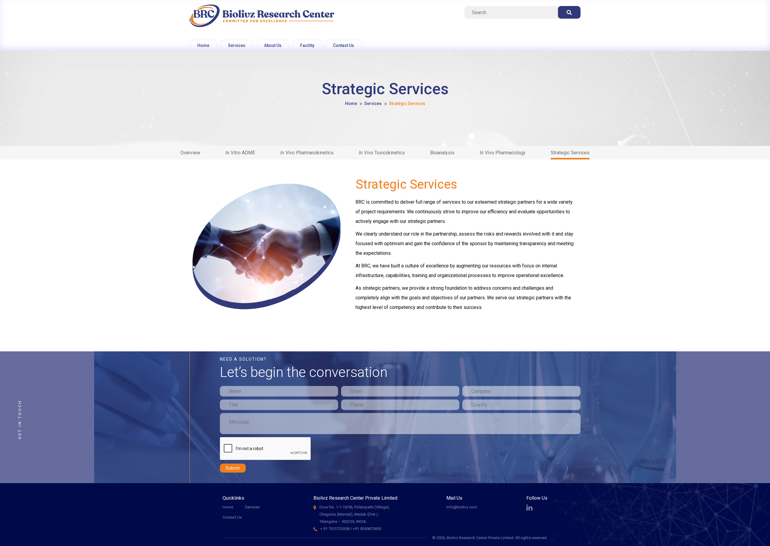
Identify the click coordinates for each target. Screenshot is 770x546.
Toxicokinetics (382, 153)
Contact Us (343, 45)
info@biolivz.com (461, 507)
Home (203, 45)
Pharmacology (502, 153)
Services (236, 45)
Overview (190, 153)
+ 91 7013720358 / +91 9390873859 (350, 528)
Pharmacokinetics (307, 153)
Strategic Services (570, 153)
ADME (240, 153)
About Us (273, 45)
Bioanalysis (442, 153)
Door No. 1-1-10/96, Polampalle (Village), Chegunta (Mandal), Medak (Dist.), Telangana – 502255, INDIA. (354, 514)
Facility (307, 45)
